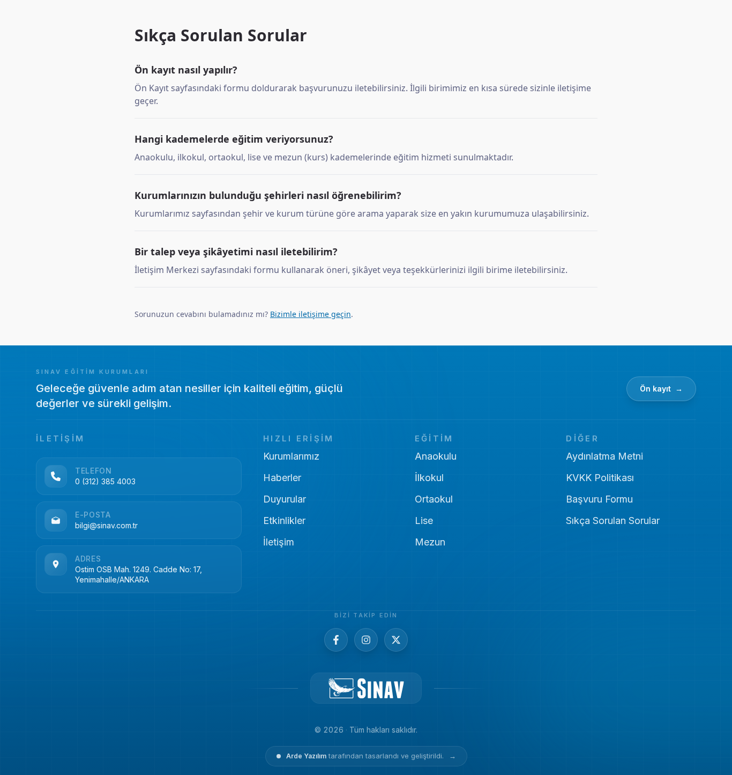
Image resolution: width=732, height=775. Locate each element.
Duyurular (284, 499)
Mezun (430, 542)
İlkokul (429, 477)
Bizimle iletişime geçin (310, 314)
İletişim (278, 542)
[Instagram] (366, 640)
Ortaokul (434, 499)
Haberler (282, 477)
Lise (424, 520)
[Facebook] (336, 640)
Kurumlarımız (291, 456)
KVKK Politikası (600, 477)
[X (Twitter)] (396, 640)
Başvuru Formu (599, 499)
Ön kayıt (661, 388)
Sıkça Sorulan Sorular (613, 520)
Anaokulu (436, 456)
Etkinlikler (284, 520)
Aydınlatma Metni (604, 456)
